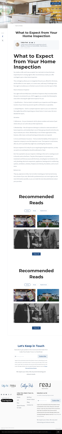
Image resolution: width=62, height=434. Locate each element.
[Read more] (36, 242)
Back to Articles (19, 25)
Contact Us (30, 405)
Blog (28, 402)
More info (49, 431)
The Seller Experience (48, 220)
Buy (22, 3)
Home (18, 397)
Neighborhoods (43, 210)
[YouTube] (6, 394)
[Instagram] (8, 394)
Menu (46, 3)
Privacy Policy (58, 428)
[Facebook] (1, 394)
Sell (27, 3)
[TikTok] (10, 394)
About (33, 3)
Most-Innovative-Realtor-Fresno (36, 236)
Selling (27, 210)
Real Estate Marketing (24, 220)
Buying (34, 210)
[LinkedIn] (3, 394)
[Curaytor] (7, 401)
